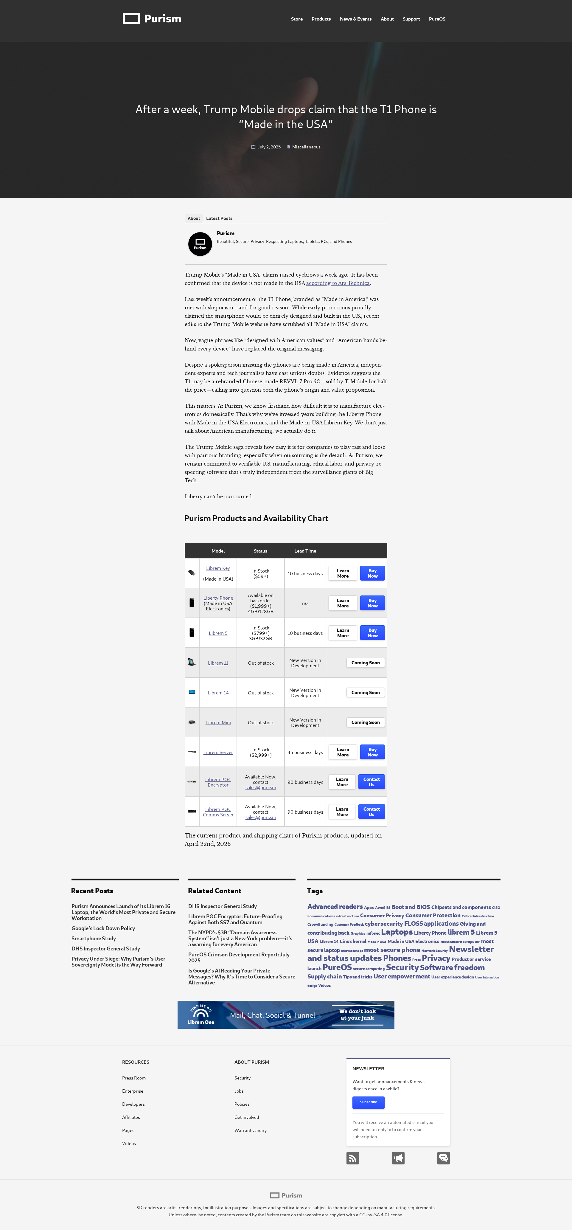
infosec (373, 932)
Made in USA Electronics (413, 940)
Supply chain (324, 975)
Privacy (436, 956)
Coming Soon (366, 662)
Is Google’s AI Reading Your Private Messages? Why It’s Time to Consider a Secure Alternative (241, 976)
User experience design (452, 976)
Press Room (134, 1077)
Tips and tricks (357, 976)
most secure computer (460, 941)
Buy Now (373, 572)
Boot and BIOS (410, 906)
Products (321, 18)
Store (297, 18)
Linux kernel (353, 940)
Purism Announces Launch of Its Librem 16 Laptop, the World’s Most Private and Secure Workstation (123, 912)
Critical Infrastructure (478, 915)
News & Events (356, 18)
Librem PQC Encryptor (218, 782)
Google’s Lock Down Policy (103, 928)
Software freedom (452, 966)
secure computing (369, 968)
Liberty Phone (218, 597)
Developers (133, 1104)
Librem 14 (218, 692)
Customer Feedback (349, 924)
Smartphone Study (94, 938)
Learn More (343, 572)
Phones (397, 956)
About (387, 18)
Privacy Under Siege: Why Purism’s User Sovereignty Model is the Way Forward (118, 961)
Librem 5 (218, 632)
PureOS (437, 18)
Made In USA (377, 941)
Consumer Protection (433, 915)
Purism (225, 233)
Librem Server (218, 752)
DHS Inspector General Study (106, 948)
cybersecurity (384, 923)
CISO (496, 907)
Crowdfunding (320, 924)
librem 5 (461, 931)
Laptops (397, 930)
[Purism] (200, 254)
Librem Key (218, 567)
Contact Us (371, 781)
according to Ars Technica (338, 283)
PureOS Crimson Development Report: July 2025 (239, 957)
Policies (242, 1104)
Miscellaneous (306, 146)
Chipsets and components (461, 907)
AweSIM (382, 907)
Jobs (239, 1091)
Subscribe (368, 1102)
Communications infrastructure (333, 915)
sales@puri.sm (260, 787)
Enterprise (132, 1091)
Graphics (358, 933)
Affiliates (131, 1117)
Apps (369, 907)
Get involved (246, 1117)
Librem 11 (218, 662)
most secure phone (392, 949)
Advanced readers (335, 906)
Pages (128, 1130)
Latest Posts (219, 217)
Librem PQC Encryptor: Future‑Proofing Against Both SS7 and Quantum (235, 919)
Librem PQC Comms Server (218, 812)
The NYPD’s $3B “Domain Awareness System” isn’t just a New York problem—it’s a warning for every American (240, 938)
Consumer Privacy (382, 915)
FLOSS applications (431, 922)
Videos (324, 985)
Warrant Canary (250, 1130)
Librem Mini (218, 722)
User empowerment (402, 975)
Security (402, 965)
